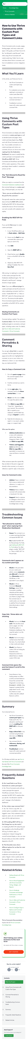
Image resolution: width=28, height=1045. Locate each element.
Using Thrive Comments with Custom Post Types (13, 988)
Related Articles (10, 1020)
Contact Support (8, 1035)
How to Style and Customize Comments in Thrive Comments (17, 902)
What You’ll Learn (10, 982)
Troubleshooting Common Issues (13, 1003)
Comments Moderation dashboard (11, 185)
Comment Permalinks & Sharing (12, 996)
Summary (8, 1009)
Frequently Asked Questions (13, 1015)
